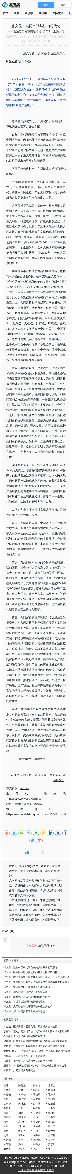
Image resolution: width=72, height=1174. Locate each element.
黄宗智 (22, 1094)
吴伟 (35, 1130)
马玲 (35, 1117)
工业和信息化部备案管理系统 (36, 1170)
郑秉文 (37, 1144)
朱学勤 (7, 1144)
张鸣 (20, 1108)
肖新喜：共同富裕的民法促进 (19, 1070)
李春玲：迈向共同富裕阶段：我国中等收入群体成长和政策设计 (37, 1031)
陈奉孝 (7, 1117)
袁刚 (20, 1139)
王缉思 (51, 1112)
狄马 (5, 1121)
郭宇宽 (22, 1099)
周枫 (5, 1130)
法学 (16, 13)
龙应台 (51, 1085)
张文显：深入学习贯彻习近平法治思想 (24, 1011)
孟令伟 (37, 1126)
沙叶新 (51, 1130)
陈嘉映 (7, 1094)
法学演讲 (38, 804)
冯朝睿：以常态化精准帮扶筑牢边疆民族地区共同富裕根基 (35, 1041)
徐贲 (5, 1099)
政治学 (43, 13)
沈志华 (7, 1103)
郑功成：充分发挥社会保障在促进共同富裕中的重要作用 (34, 1046)
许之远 (7, 1139)
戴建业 (51, 1103)
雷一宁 (51, 1126)
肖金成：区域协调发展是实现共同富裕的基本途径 (30, 1026)
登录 (35, 945)
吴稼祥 (51, 1135)
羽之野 (7, 1148)
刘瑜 (5, 1135)
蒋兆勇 (22, 1130)
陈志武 (51, 1094)
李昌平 (7, 1108)
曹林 (20, 1090)
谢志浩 (22, 1148)
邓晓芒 (37, 1112)
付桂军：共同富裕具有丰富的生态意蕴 (24, 1055)
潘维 (20, 1144)
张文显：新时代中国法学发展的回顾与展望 (26, 996)
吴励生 (51, 1139)
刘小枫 (22, 1126)
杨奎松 (37, 1108)
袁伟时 (22, 1121)
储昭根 (37, 1135)
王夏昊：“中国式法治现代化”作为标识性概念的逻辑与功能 (34, 1065)
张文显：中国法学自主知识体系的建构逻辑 (26, 987)
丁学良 (7, 1090)
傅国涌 (51, 1090)
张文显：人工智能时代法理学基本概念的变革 (27, 1006)
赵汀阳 (37, 1103)
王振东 (51, 1117)
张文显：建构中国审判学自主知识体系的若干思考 (30, 967)
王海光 (51, 1108)
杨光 (50, 1148)
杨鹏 (20, 1112)
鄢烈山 (37, 1090)
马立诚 (37, 1099)
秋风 (5, 1126)
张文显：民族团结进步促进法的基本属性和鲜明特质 (31, 972)
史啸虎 (37, 1121)
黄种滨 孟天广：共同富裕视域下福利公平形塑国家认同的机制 (36, 1050)
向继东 (22, 1103)
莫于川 (51, 1144)
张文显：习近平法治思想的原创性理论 (24, 1001)
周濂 (5, 1112)
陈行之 (22, 1085)
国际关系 (58, 13)
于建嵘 (37, 1094)
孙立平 (37, 1148)
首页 (5, 13)
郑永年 (37, 1085)
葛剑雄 (22, 1135)
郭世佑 (22, 1117)
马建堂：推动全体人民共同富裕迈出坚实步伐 (27, 1060)
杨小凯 (37, 1139)
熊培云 (51, 1121)
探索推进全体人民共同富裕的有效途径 (24, 1036)
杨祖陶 (51, 1099)
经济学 (29, 13)
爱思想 (12, 5)
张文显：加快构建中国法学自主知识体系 (25, 991)
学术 (18, 804)
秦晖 (5, 1085)
